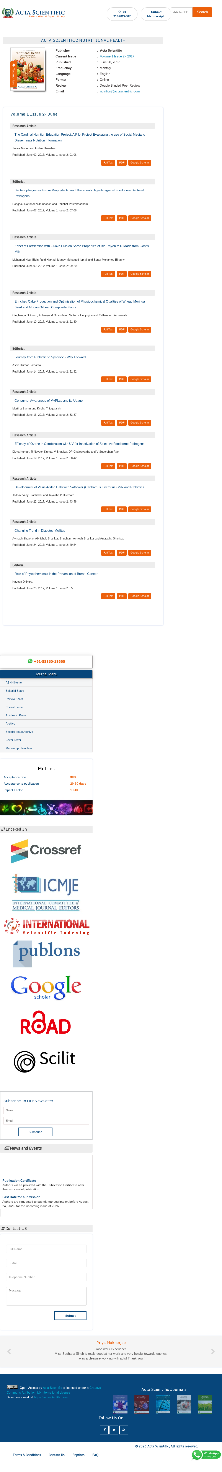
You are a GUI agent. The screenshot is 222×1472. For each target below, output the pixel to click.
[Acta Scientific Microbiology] (121, 1418)
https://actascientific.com (51, 1411)
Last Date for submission (21, 1186)
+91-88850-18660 (49, 661)
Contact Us (57, 1468)
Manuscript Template (19, 748)
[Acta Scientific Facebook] (104, 1443)
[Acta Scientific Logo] (33, 13)
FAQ (95, 1468)
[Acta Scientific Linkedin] (123, 1443)
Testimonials (13, 75)
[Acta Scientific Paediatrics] (164, 1418)
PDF (121, 162)
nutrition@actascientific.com (119, 91)
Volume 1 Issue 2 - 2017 (116, 56)
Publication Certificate (19, 1170)
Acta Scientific (17, 1211)
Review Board (14, 699)
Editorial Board (15, 690)
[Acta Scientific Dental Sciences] (206, 1418)
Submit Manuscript (155, 14)
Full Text (108, 162)
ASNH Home (14, 682)
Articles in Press (16, 715)
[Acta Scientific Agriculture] (185, 1418)
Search (202, 12)
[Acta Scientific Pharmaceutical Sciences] (142, 1418)
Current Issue (14, 707)
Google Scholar (140, 162)
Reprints (78, 1468)
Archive (10, 723)
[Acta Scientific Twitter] (113, 1443)
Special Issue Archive (19, 731)
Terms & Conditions (27, 1468)
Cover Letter (13, 740)
